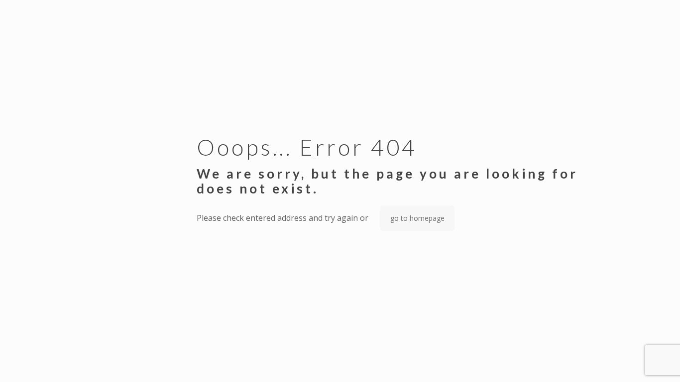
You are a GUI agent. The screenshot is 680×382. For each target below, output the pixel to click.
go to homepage (417, 218)
